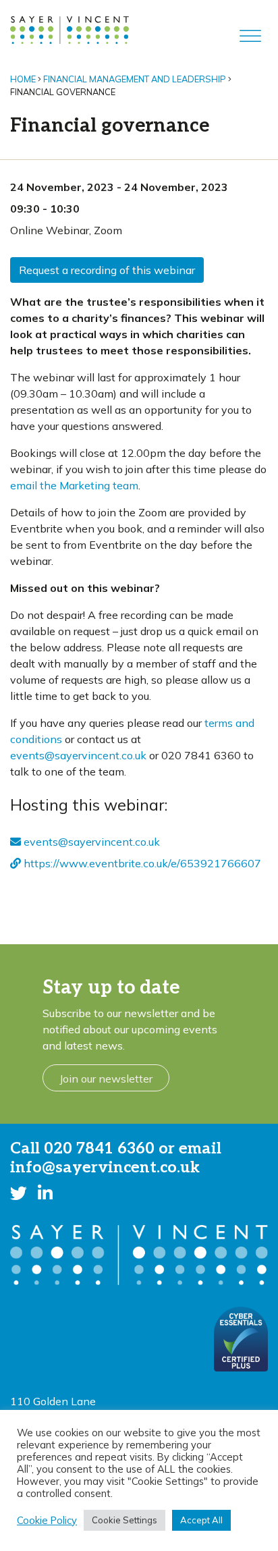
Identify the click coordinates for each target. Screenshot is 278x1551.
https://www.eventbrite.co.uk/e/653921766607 (141, 863)
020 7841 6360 (99, 1148)
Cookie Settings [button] (124, 1520)
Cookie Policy (47, 1521)
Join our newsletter (105, 1078)
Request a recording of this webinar (107, 270)
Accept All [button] (201, 1520)
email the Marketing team (74, 485)
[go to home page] (69, 29)
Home (23, 79)
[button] (18, 1193)
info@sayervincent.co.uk (105, 1167)
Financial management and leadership (134, 79)
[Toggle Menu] (250, 36)
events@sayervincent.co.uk (78, 755)
